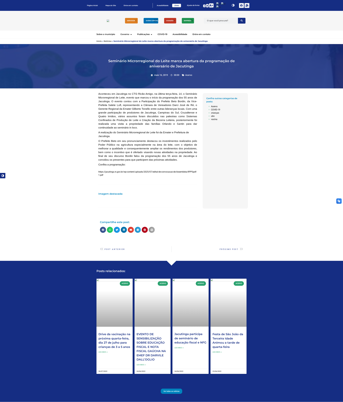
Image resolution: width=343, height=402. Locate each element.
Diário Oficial (152, 21)
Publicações (143, 34)
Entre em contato (131, 5)
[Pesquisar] (241, 21)
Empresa (187, 21)
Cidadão (170, 21)
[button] (103, 230)
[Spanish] (218, 7)
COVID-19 (162, 34)
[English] (218, 3)
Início (99, 41)
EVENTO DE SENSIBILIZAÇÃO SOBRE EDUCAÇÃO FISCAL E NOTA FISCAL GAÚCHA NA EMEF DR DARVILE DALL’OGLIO (151, 346)
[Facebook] (241, 5)
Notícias (107, 41)
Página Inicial (92, 5)
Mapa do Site (110, 5)
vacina (214, 119)
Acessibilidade (180, 34)
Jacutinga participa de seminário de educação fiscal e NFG (190, 338)
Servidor (131, 21)
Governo (124, 34)
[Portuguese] (223, 3)
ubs (213, 116)
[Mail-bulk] (247, 5)
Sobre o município (105, 34)
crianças (215, 113)
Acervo (188, 75)
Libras (176, 5)
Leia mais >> (103, 352)
